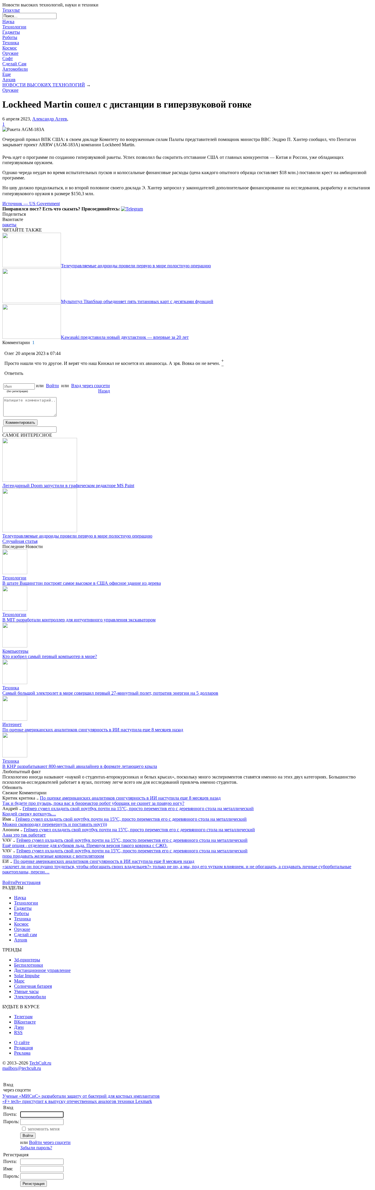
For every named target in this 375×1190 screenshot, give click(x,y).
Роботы (9, 37)
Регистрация (27, 882)
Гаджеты (11, 32)
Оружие (10, 53)
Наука (8, 21)
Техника (10, 42)
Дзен (19, 1027)
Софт (7, 58)
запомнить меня (43, 1128)
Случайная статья (20, 541)
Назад (104, 390)
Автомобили (15, 69)
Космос (9, 47)
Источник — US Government (31, 203)
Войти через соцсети (50, 1142)
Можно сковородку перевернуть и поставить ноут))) (54, 824)
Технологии (14, 26)
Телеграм (23, 1016)
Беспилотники (28, 965)
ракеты (9, 224)
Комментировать (20, 422)
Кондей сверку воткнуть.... (29, 813)
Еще (6, 74)
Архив (9, 79)
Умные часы (26, 991)
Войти (52, 385)
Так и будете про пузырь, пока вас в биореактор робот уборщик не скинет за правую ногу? (93, 803)
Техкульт (11, 10)
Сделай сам (25, 934)
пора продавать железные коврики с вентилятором (53, 856)
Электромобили (30, 996)
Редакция (23, 1047)
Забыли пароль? (36, 1147)
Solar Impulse (27, 975)
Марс (19, 980)
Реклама (22, 1052)
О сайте (22, 1042)
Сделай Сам (14, 63)
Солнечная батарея (33, 986)
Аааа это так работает (24, 834)
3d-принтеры (27, 959)
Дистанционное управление (42, 970)
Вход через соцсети (90, 385)
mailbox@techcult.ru (21, 1068)
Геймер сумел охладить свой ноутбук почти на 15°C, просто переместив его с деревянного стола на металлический (138, 808)
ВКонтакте (25, 1021)
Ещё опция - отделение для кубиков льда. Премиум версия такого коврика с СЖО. (85, 845)
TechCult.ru (40, 1062)
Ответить (13, 373)
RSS (18, 1032)
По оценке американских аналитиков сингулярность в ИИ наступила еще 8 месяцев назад (130, 797)
